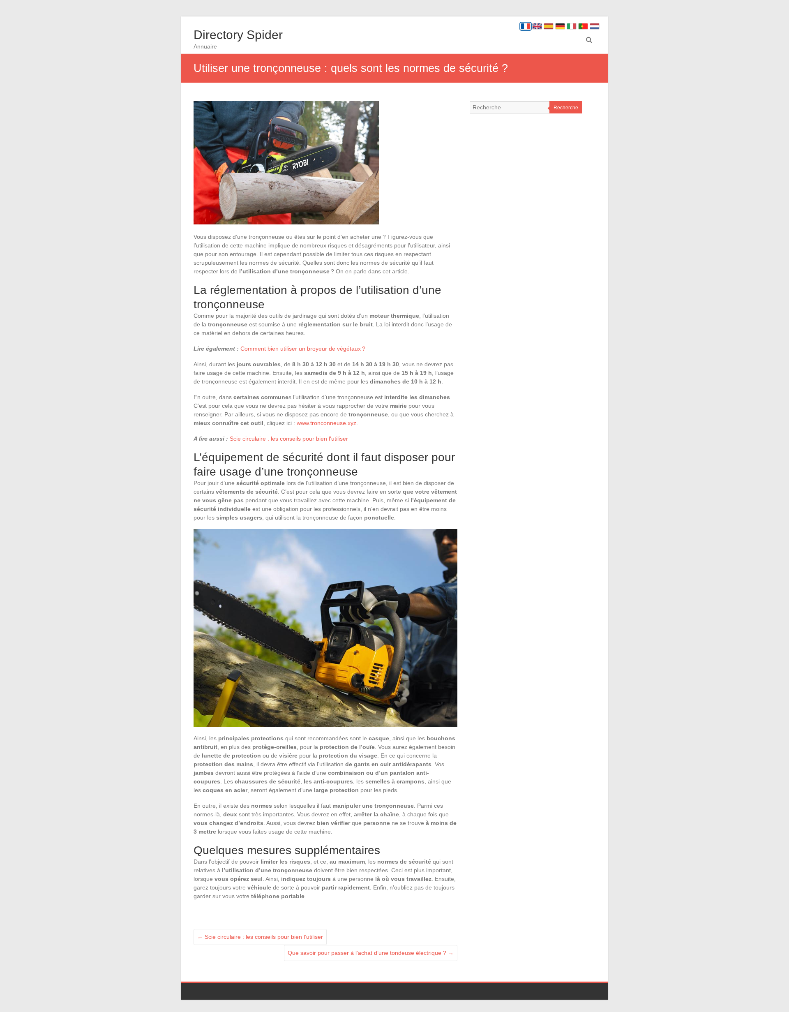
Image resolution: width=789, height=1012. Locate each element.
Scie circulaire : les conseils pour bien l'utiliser (289, 438)
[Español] (549, 26)
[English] (537, 26)
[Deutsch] (560, 26)
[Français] (526, 26)
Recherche (566, 108)
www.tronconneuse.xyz (326, 423)
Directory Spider (238, 35)
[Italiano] (572, 26)
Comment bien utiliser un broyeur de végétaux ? (302, 348)
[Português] (583, 26)
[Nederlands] (595, 26)
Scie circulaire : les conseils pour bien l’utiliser (260, 936)
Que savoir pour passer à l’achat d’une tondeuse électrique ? (371, 953)
